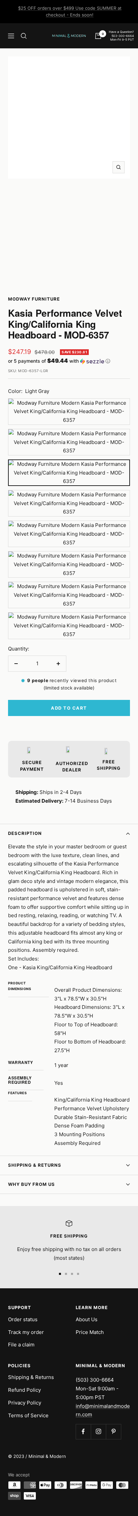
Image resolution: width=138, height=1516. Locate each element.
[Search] (24, 36)
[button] (69, 361)
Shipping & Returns (34, 1165)
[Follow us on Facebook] (83, 1431)
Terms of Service (28, 1415)
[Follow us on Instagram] (98, 1431)
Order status (23, 1319)
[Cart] (98, 36)
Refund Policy (24, 1390)
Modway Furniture (34, 299)
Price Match (90, 1332)
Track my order (26, 1332)
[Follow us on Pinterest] (113, 1431)
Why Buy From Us (31, 1184)
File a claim (21, 1344)
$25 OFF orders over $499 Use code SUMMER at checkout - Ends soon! (70, 11)
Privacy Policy (24, 1402)
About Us (86, 1319)
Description (25, 833)
